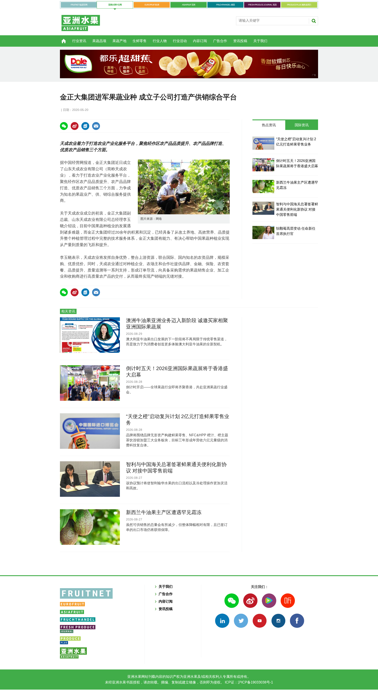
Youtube (259, 621)
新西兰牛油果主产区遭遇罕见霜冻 (163, 512)
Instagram (278, 621)
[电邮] (96, 126)
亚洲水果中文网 (115, 5)
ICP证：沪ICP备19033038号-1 (248, 682)
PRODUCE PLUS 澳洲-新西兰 (299, 5)
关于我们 (260, 41)
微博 (250, 600)
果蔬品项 (99, 41)
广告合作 (220, 41)
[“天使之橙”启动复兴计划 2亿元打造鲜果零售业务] (263, 143)
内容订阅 (200, 41)
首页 (61, 38)
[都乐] (189, 64)
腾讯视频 (269, 600)
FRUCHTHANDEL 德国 (225, 5)
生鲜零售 (140, 41)
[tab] (268, 125)
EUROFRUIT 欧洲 (152, 5)
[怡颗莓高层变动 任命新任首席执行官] (263, 232)
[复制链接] (85, 126)
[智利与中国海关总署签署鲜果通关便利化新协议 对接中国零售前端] (263, 208)
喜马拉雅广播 (288, 600)
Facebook (297, 621)
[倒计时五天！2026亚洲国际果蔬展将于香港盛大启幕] (263, 164)
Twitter (241, 621)
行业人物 (160, 41)
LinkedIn (222, 621)
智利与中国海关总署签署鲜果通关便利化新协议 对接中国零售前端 (297, 209)
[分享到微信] (64, 126)
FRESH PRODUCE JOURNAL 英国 (262, 5)
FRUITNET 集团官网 (79, 5)
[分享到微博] (75, 126)
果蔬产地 (119, 41)
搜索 (313, 20)
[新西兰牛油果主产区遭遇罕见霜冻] (263, 186)
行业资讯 (79, 41)
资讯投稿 (240, 41)
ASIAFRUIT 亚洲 (188, 5)
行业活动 (180, 41)
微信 (231, 600)
